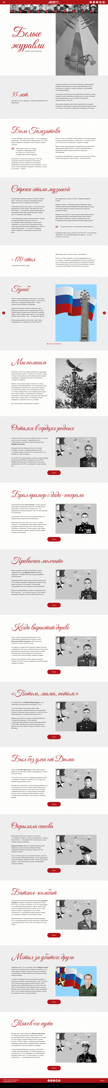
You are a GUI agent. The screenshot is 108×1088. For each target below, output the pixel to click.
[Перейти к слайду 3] (50, 343)
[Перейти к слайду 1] (47, 343)
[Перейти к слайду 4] (51, 343)
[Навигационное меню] (4, 2)
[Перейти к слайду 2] (48, 343)
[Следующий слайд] (104, 313)
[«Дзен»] (103, 3)
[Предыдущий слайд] (3, 313)
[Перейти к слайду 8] (57, 343)
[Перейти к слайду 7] (56, 343)
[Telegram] (91, 3)
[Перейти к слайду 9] (59, 343)
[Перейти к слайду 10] (60, 343)
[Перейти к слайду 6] (54, 343)
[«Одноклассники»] (97, 3)
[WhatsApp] (100, 3)
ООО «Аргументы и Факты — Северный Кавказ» (11, 1080)
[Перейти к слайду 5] (53, 343)
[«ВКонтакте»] (94, 3)
